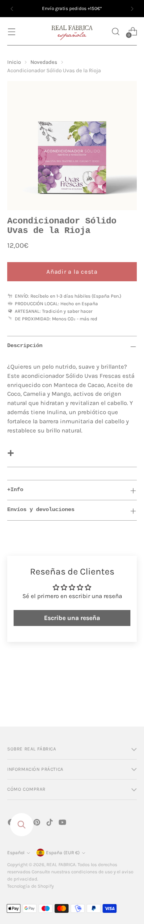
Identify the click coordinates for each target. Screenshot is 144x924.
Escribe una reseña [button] (72, 618)
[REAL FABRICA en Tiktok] (50, 823)
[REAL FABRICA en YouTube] (63, 823)
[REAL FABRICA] (72, 31)
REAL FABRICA (61, 864)
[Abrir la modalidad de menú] (11, 31)
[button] (115, 31)
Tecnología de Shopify (30, 886)
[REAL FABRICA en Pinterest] (37, 823)
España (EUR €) (63, 852)
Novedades (43, 62)
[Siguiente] (132, 8)
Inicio (14, 62)
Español (15, 852)
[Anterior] (12, 8)
